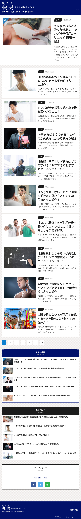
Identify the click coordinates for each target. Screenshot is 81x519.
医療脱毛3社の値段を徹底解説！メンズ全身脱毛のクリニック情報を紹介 (66, 33)
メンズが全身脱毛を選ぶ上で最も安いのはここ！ (32, 435)
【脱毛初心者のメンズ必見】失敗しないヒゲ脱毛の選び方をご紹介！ (40, 426)
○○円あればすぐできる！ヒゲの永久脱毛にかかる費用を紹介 (37, 444)
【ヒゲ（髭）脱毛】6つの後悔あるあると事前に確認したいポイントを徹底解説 (44, 386)
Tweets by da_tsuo (41, 478)
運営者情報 (74, 510)
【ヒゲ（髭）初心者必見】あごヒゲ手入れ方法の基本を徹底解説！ (39, 368)
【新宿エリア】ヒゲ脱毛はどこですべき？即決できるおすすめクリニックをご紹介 (45, 453)
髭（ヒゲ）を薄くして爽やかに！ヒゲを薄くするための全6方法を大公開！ (42, 395)
